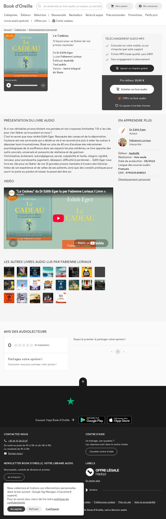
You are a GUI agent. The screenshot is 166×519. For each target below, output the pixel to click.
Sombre (93, 489)
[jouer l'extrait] (8, 85)
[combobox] (69, 6)
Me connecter (150, 6)
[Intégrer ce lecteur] (43, 85)
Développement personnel (43, 29)
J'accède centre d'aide (101, 451)
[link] (132, 98)
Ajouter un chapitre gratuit (134, 68)
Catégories (20, 29)
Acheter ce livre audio (134, 89)
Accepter (16, 509)
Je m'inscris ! (14, 477)
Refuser (34, 509)
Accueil (7, 29)
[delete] (83, 381)
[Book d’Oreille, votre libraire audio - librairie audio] (18, 6)
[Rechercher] (39, 6)
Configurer (52, 509)
